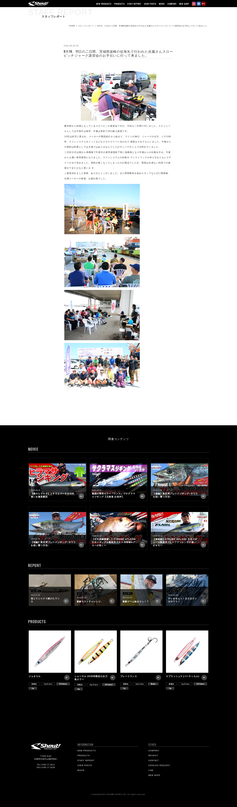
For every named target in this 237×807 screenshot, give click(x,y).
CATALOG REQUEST (159, 765)
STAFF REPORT (134, 3)
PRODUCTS (119, 3)
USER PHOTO (150, 3)
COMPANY (172, 3)
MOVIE (162, 3)
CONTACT (153, 760)
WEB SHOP (184, 3)
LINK (150, 770)
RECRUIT (153, 755)
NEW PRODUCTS (103, 3)
